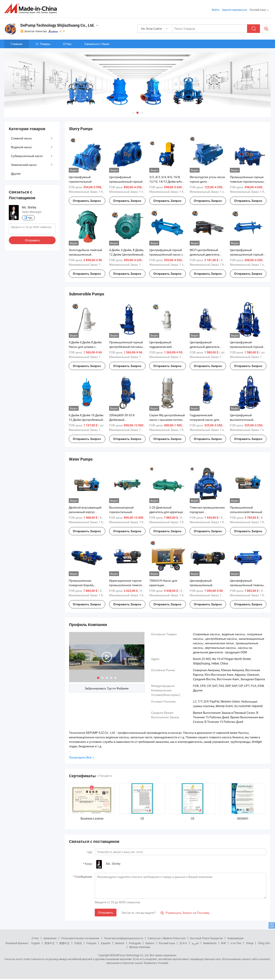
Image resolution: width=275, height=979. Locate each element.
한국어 (183, 943)
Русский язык (167, 943)
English (35, 943)
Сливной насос (21, 138)
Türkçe (249, 943)
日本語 (78, 943)
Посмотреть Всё (80, 757)
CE (142, 818)
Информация (235, 938)
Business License (92, 818)
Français (91, 943)
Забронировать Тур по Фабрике (107, 688)
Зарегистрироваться (234, 9)
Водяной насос (21, 147)
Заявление (50, 938)
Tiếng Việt (264, 943)
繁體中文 (64, 943)
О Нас (67, 44)
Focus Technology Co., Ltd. (133, 955)
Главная (16, 44)
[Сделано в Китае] (32, 8)
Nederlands (210, 943)
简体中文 (49, 943)
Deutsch (119, 943)
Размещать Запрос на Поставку (185, 913)
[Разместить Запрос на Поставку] (266, 28)
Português (135, 943)
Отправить (105, 912)
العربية (195, 943)
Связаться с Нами (96, 44)
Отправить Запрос (87, 200)
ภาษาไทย (235, 943)
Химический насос (24, 165)
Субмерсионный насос (27, 156)
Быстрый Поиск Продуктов (206, 938)
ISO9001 (243, 818)
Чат (30, 217)
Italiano (149, 943)
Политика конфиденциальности (123, 938)
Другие (16, 173)
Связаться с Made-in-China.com (167, 938)
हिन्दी (223, 943)
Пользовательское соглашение (80, 938)
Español (105, 943)
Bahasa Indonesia (139, 947)
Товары (45, 44)
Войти (215, 9)
